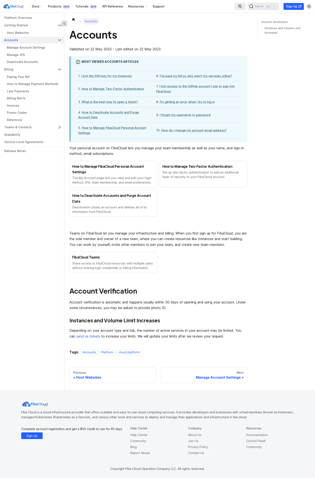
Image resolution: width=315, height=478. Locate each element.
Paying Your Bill (18, 77)
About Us (194, 435)
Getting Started (16, 25)
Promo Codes (17, 112)
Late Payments (18, 91)
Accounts (11, 40)
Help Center (139, 435)
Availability (12, 134)
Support (159, 6)
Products (55, 6)
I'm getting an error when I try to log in (187, 102)
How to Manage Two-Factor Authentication (113, 89)
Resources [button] (136, 6)
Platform (107, 352)
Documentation (257, 435)
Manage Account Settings (26, 47)
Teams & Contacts (18, 127)
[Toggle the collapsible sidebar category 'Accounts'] (59, 40)
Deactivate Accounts (22, 62)
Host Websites (18, 32)
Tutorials (81, 6)
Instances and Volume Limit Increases (283, 30)
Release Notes (15, 151)
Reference (14, 120)
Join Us (193, 441)
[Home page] (73, 19)
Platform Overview (18, 17)
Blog (133, 447)
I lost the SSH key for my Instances (106, 76)
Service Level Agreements (24, 142)
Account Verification (274, 22)
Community (138, 441)
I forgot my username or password (185, 115)
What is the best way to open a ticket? (110, 102)
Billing (8, 69)
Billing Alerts (16, 98)
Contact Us (196, 453)
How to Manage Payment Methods (32, 84)
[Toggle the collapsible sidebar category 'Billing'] (59, 69)
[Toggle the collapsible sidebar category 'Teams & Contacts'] (59, 127)
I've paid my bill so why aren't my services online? (196, 76)
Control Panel (256, 441)
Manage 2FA (16, 55)
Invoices (13, 105)
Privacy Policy (198, 447)
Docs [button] (35, 6)
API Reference (112, 6)
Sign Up (291, 6)
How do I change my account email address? (194, 130)
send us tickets (88, 336)
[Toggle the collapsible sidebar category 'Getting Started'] (59, 25)
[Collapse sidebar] (64, 24)
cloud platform (129, 352)
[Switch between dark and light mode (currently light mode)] (309, 6)
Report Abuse (140, 453)
